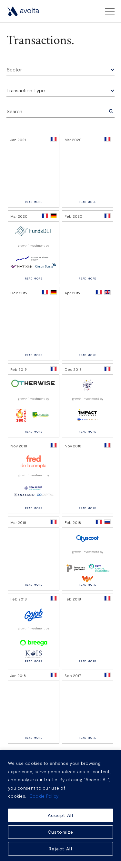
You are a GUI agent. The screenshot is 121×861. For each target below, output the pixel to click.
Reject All (60, 848)
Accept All (60, 815)
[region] (60, 805)
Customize (61, 832)
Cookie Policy (44, 796)
